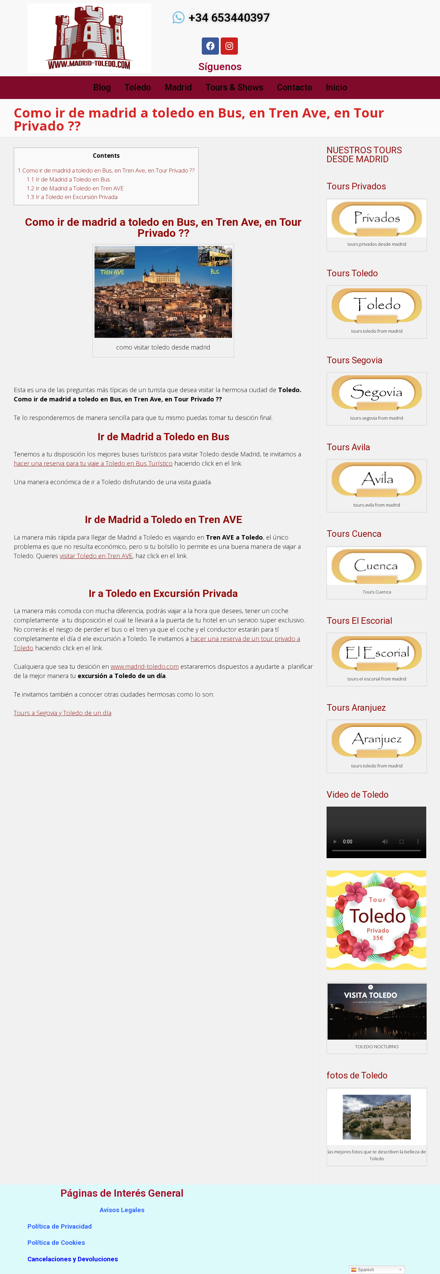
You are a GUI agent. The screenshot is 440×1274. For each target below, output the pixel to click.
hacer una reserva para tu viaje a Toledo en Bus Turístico (93, 463)
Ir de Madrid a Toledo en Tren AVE (75, 188)
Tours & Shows (234, 87)
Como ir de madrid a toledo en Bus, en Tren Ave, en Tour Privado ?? (106, 170)
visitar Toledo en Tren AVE (96, 556)
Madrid (178, 87)
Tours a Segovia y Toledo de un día (62, 713)
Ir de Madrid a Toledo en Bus (68, 179)
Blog (102, 87)
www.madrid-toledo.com (145, 666)
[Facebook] (210, 46)
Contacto (294, 87)
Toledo (137, 87)
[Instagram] (229, 46)
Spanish (365, 1269)
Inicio (336, 87)
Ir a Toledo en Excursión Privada (72, 197)
